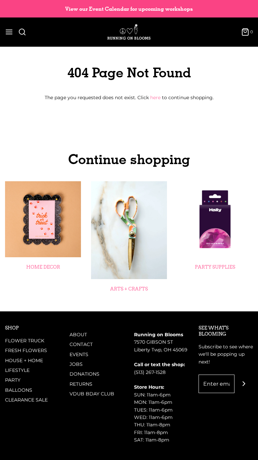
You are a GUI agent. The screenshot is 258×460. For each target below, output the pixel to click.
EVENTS (79, 354)
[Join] (243, 384)
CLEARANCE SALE (26, 400)
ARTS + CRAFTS (129, 289)
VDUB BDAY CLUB (92, 394)
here (155, 97)
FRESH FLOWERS (26, 350)
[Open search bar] (24, 32)
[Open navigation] (9, 32)
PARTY (12, 380)
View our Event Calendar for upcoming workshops (129, 9)
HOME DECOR (43, 267)
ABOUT (78, 335)
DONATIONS (84, 374)
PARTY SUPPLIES (215, 267)
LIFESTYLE (17, 370)
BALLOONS (18, 390)
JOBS (76, 364)
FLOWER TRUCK (24, 341)
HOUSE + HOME (24, 360)
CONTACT (81, 344)
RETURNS (81, 384)
